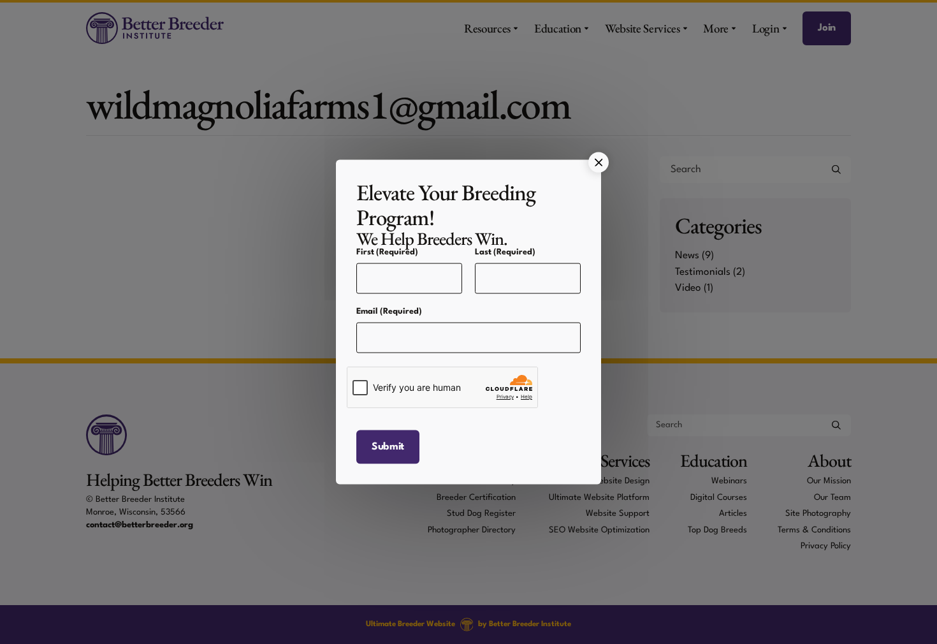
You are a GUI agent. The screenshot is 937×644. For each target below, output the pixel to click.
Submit (388, 446)
